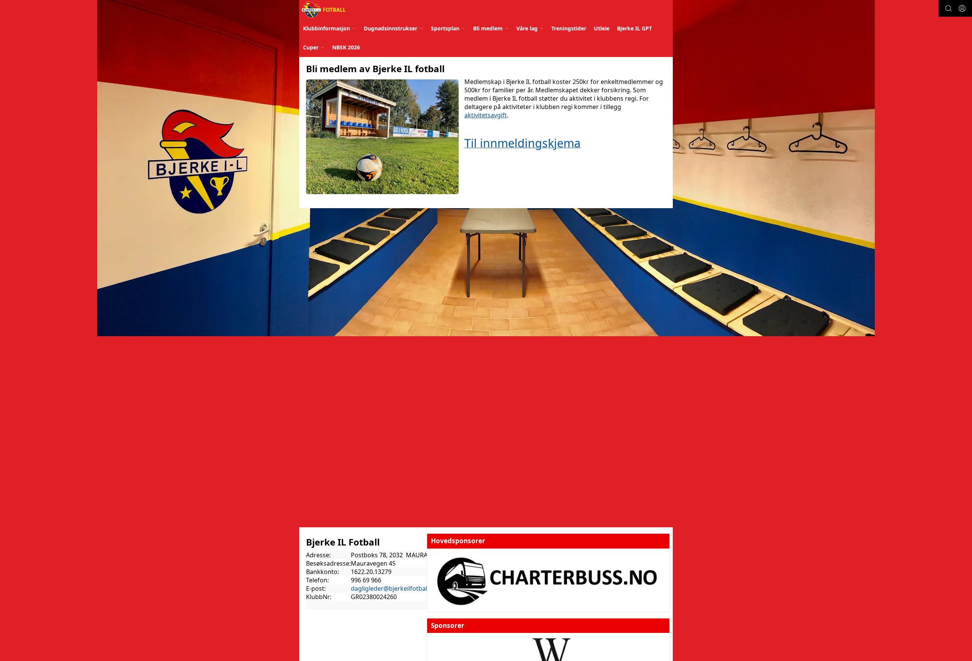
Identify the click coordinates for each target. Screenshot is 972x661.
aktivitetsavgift (485, 115)
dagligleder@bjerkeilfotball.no (394, 588)
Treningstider (568, 28)
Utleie (601, 28)
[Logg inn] (962, 8)
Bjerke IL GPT (634, 28)
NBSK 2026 (346, 47)
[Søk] (948, 8)
